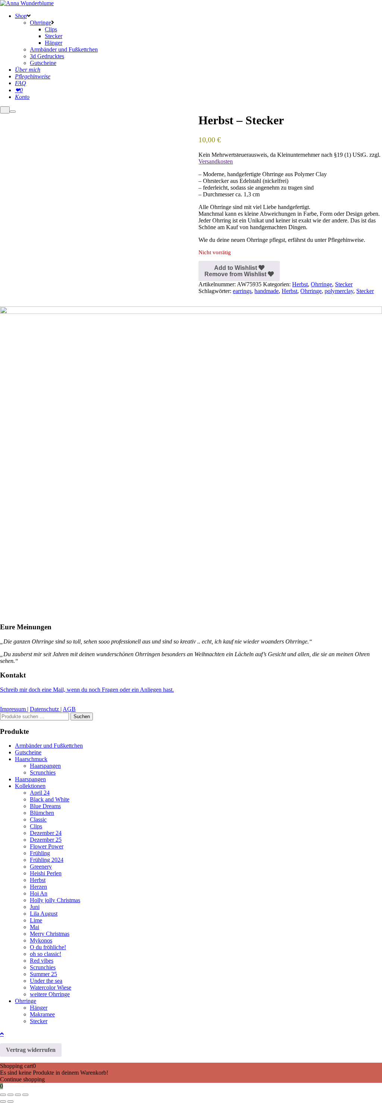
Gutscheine (28, 752)
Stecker (344, 284)
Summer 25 (43, 974)
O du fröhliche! (48, 947)
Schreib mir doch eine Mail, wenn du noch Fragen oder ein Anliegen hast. (87, 689)
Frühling (40, 853)
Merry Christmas (49, 934)
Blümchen (42, 813)
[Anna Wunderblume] (27, 3)
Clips (36, 826)
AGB (69, 709)
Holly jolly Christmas (55, 900)
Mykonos (41, 940)
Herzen (38, 887)
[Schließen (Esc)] (25, 1095)
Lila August (43, 913)
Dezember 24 (46, 833)
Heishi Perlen (46, 873)
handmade (266, 291)
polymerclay (339, 291)
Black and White (49, 799)
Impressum (13, 709)
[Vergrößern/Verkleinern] (3, 1095)
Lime (36, 920)
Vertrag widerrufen (31, 1050)
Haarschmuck (31, 759)
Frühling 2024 (46, 860)
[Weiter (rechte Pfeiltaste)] (10, 1101)
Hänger (38, 1007)
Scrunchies (43, 772)
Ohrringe (321, 284)
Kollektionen (30, 786)
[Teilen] (18, 1095)
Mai (34, 927)
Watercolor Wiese (50, 987)
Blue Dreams (45, 806)
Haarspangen (45, 766)
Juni (35, 907)
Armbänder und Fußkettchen (49, 745)
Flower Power (46, 846)
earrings (242, 291)
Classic (38, 819)
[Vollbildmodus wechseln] (10, 1095)
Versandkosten (215, 161)
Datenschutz (45, 709)
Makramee (42, 1014)
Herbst (300, 284)
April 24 (40, 792)
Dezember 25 (46, 839)
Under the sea (46, 981)
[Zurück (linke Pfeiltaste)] (3, 1101)
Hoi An (38, 893)
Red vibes (41, 960)
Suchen (81, 716)
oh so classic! (45, 954)
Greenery (41, 866)
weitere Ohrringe (50, 994)
